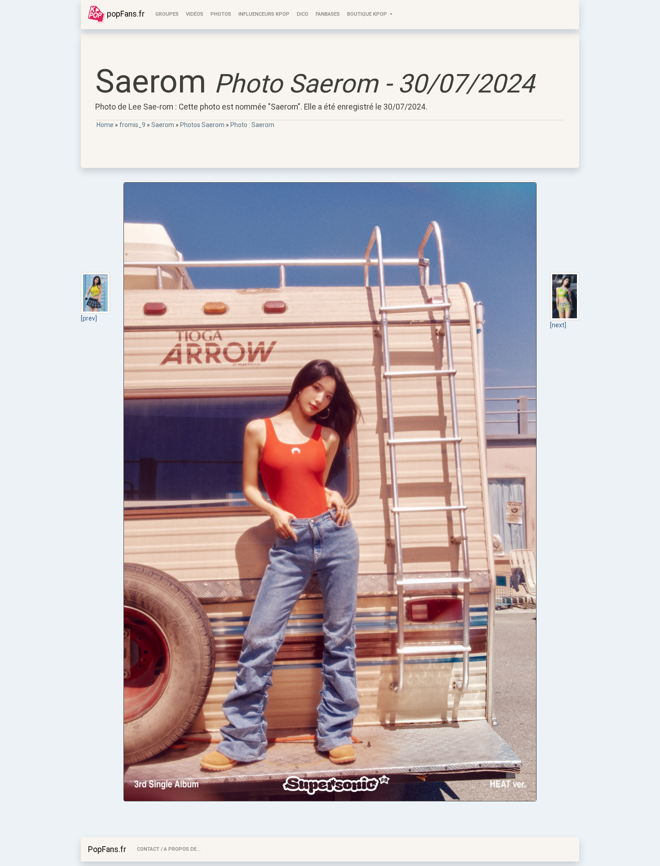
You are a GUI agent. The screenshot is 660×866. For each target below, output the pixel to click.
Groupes (167, 14)
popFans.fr (125, 13)
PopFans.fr (107, 849)
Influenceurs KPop (264, 14)
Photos (221, 14)
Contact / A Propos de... (169, 849)
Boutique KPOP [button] (367, 14)
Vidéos (194, 14)
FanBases (328, 14)
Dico (302, 14)
